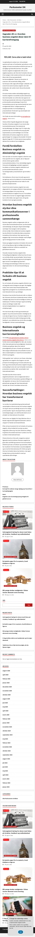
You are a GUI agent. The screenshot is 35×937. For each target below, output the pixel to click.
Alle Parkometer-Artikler (9, 30)
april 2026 (5, 675)
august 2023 (6, 759)
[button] (3, 14)
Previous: (17, 489)
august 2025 (6, 699)
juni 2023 (5, 767)
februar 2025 (6, 719)
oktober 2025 (7, 695)
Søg (4, 600)
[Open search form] (32, 14)
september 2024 (7, 735)
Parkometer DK (17, 7)
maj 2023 (5, 771)
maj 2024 (5, 739)
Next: (15, 497)
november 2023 (7, 747)
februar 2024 (6, 743)
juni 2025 (5, 703)
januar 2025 (6, 723)
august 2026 (6, 671)
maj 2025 (5, 707)
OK (21, 932)
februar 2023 (6, 783)
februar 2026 (6, 679)
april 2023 (5, 775)
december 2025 (7, 687)
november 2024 (7, 727)
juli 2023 (5, 763)
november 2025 (7, 691)
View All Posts (17, 479)
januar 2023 (6, 787)
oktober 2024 (7, 731)
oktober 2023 (7, 751)
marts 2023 (6, 779)
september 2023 (7, 755)
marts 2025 (6, 715)
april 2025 (5, 711)
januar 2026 (6, 683)
